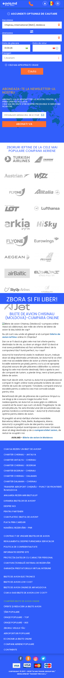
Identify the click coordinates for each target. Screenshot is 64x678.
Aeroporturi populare (17, 633)
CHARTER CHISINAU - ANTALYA (20, 454)
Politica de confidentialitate (20, 546)
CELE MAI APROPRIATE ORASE (23, 64)
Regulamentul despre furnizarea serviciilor (29, 541)
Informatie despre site (16, 552)
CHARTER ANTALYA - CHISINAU (20, 459)
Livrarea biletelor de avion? (20, 500)
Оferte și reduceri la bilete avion (22, 606)
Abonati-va (24, 124)
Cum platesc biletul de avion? (21, 516)
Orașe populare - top (16, 617)
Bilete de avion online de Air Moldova (25, 587)
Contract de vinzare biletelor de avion (27, 535)
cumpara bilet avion (45, 430)
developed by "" (32, 674)
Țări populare (11, 611)
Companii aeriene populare (19, 644)
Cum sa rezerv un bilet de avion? (22, 449)
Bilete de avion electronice (19, 576)
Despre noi (10, 506)
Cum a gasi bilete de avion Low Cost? (25, 592)
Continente (10, 649)
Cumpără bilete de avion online (21, 601)
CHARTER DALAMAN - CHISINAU (20, 481)
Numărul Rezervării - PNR (18, 527)
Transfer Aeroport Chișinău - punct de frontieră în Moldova (33, 488)
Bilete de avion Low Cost (18, 581)
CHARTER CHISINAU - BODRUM (20, 465)
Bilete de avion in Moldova (38, 437)
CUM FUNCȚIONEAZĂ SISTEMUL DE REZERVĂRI (27, 562)
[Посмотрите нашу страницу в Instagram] (35, 658)
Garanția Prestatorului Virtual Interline (27, 568)
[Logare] (45, 3)
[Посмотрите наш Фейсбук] (20, 658)
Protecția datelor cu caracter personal (28, 557)
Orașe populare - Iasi (16, 622)
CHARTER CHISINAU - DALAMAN (20, 475)
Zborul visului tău (14, 628)
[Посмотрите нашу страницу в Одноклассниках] (28, 658)
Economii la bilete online (18, 638)
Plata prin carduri (14, 522)
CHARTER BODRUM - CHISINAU (20, 470)
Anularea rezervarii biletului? (21, 495)
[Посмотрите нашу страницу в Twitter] (43, 658)
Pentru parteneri (13, 511)
